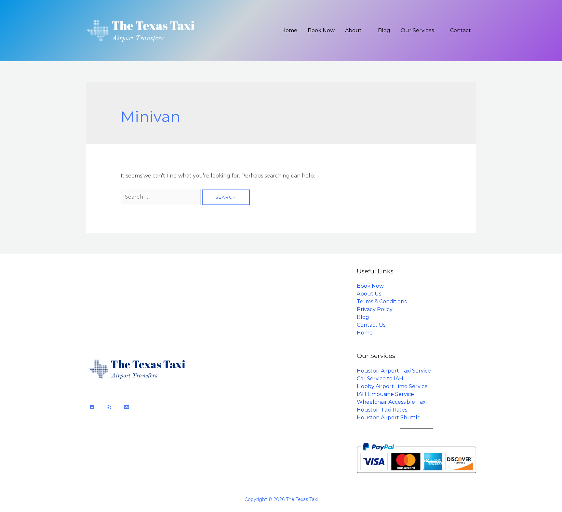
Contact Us (371, 325)
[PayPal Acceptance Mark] (416, 457)
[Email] (126, 407)
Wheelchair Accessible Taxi (392, 402)
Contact (460, 30)
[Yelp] (109, 407)
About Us (369, 294)
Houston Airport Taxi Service (394, 371)
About (353, 30)
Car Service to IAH (380, 378)
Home (289, 30)
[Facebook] (92, 407)
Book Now (321, 30)
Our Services (417, 30)
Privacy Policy (375, 309)
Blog (384, 30)
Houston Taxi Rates (382, 410)
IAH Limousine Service (385, 394)
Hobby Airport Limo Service (392, 386)
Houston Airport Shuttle (389, 417)
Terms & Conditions (382, 301)
